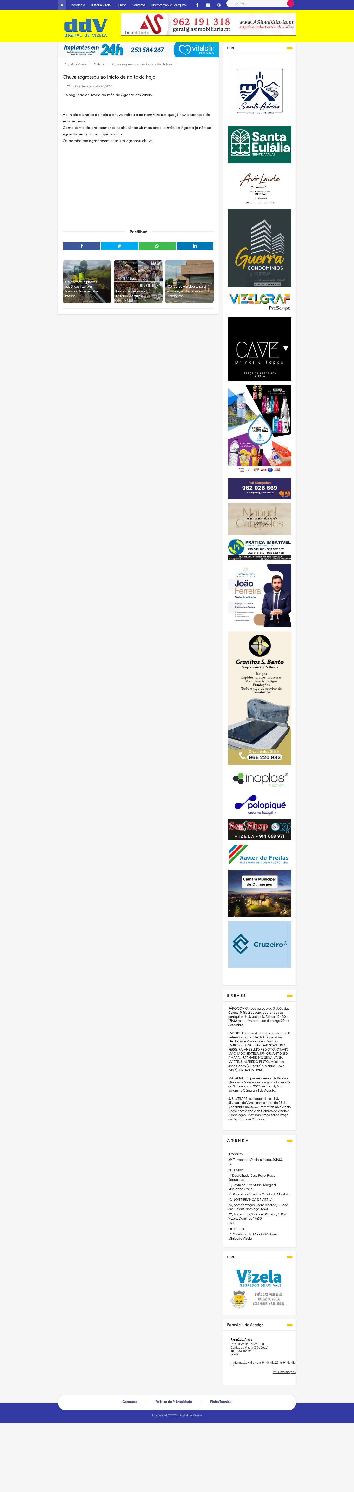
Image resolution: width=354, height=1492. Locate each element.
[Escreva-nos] (219, 5)
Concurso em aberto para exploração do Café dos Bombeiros (186, 291)
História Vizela (101, 5)
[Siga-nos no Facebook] (197, 5)
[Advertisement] (138, 188)
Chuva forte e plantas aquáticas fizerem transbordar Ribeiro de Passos (81, 289)
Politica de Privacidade (173, 1402)
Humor (121, 5)
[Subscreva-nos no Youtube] (208, 5)
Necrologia (77, 5)
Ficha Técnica (221, 1402)
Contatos (138, 5)
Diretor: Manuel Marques (168, 5)
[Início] (62, 5)
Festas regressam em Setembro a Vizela (132, 293)
